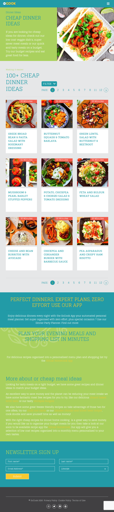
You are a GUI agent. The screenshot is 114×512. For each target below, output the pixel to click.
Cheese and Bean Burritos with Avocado (20, 254)
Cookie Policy (64, 500)
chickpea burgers (44, 401)
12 (100, 90)
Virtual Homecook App (59, 361)
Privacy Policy (50, 500)
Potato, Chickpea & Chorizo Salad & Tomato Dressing (57, 196)
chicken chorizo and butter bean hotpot (78, 410)
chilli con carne (36, 410)
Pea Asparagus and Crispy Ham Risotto (91, 254)
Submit (17, 476)
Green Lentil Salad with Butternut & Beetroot (88, 139)
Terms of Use (79, 500)
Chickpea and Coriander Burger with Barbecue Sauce (56, 256)
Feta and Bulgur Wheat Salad (91, 194)
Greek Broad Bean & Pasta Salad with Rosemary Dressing (17, 140)
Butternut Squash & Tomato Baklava (56, 137)
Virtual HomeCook (59, 427)
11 (95, 90)
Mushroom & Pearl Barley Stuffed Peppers (20, 196)
